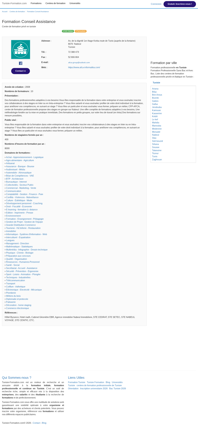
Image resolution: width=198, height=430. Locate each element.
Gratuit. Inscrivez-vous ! (180, 4)
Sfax (154, 138)
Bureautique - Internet (16, 182)
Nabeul (155, 135)
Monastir (156, 132)
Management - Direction (17, 243)
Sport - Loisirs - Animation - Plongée (23, 274)
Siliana (155, 144)
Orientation (73, 388)
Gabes (155, 101)
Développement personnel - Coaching (24, 203)
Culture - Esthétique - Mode (19, 200)
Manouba (156, 126)
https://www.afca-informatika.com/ (84, 67)
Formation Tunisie (76, 382)
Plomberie (11, 293)
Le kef (155, 119)
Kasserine (157, 113)
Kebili (155, 116)
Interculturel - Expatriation (18, 237)
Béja (154, 92)
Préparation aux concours (18, 256)
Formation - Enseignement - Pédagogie (25, 219)
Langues (10, 240)
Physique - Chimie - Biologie (19, 253)
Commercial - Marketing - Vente (21, 188)
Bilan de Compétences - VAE (20, 176)
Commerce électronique (17, 308)
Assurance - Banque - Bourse (20, 166)
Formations (36, 3)
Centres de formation (55, 3)
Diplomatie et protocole (17, 299)
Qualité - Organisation (16, 259)
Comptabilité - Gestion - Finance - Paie (24, 194)
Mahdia (155, 122)
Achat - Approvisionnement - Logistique (25, 157)
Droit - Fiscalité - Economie (19, 206)
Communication (13, 191)
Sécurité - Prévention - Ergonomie (22, 271)
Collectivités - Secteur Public (20, 185)
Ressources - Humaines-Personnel (23, 262)
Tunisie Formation (95, 382)
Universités (75, 3)
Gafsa (155, 104)
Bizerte (155, 98)
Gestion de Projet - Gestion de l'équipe (24, 222)
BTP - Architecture (14, 179)
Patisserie (11, 302)
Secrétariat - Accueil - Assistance (21, 268)
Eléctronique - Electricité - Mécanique (24, 290)
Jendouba (157, 107)
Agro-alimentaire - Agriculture (20, 160)
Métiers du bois (13, 296)
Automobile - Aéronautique (19, 172)
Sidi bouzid (157, 141)
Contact (19, 71)
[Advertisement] (74, 349)
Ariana (155, 89)
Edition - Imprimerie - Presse (19, 213)
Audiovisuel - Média (15, 169)
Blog (108, 382)
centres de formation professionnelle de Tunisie (99, 385)
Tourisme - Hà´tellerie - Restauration (23, 228)
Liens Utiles (76, 377)
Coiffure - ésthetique (15, 286)
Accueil (4, 12)
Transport (10, 283)
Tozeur (155, 153)
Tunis (154, 156)
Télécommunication (15, 280)
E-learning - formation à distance (22, 209)
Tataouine (156, 150)
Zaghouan (157, 159)
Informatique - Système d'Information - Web (26, 234)
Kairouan (156, 110)
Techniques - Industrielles (18, 277)
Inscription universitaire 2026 (94, 388)
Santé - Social (13, 265)
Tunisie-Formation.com (14, 3)
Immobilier (11, 231)
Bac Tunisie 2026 (117, 388)
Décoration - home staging (18, 305)
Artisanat (10, 163)
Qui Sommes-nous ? (16, 377)
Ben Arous (157, 95)
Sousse (155, 147)
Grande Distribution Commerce (21, 225)
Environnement (13, 216)
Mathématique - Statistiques (19, 246)
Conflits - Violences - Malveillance (22, 197)
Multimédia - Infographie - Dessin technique (27, 250)
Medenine (157, 129)
